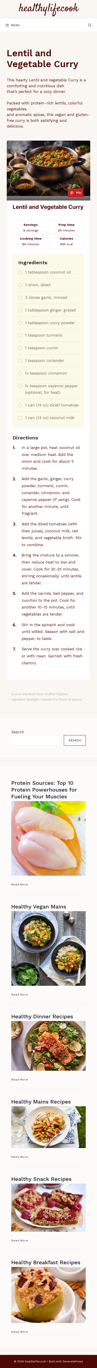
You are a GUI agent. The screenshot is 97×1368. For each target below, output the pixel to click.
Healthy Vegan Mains (38, 906)
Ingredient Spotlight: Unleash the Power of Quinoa (47, 699)
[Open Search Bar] (90, 25)
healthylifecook (48, 8)
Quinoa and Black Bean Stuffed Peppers (40, 694)
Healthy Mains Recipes (41, 1102)
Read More (19, 884)
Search (17, 732)
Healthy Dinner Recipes (42, 1016)
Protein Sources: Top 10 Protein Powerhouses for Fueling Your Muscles (44, 790)
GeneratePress (72, 1361)
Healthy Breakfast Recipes (45, 1262)
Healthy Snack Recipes (41, 1179)
